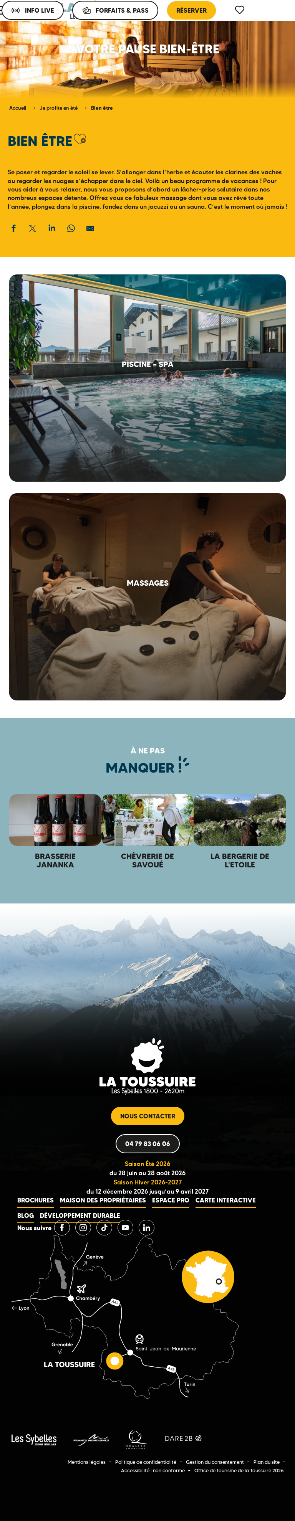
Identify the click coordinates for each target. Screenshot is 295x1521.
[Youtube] (125, 1227)
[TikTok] (104, 1227)
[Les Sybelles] (34, 1439)
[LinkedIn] (146, 1227)
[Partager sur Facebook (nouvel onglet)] (13, 228)
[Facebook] (62, 1227)
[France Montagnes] (90, 1439)
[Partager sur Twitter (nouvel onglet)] (32, 228)
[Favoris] (240, 10)
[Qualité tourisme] (136, 1439)
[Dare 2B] (184, 1439)
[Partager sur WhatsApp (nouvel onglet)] (71, 228)
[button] (79, 139)
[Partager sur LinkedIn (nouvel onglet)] (52, 228)
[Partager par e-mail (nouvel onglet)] (90, 228)
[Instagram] (83, 1227)
